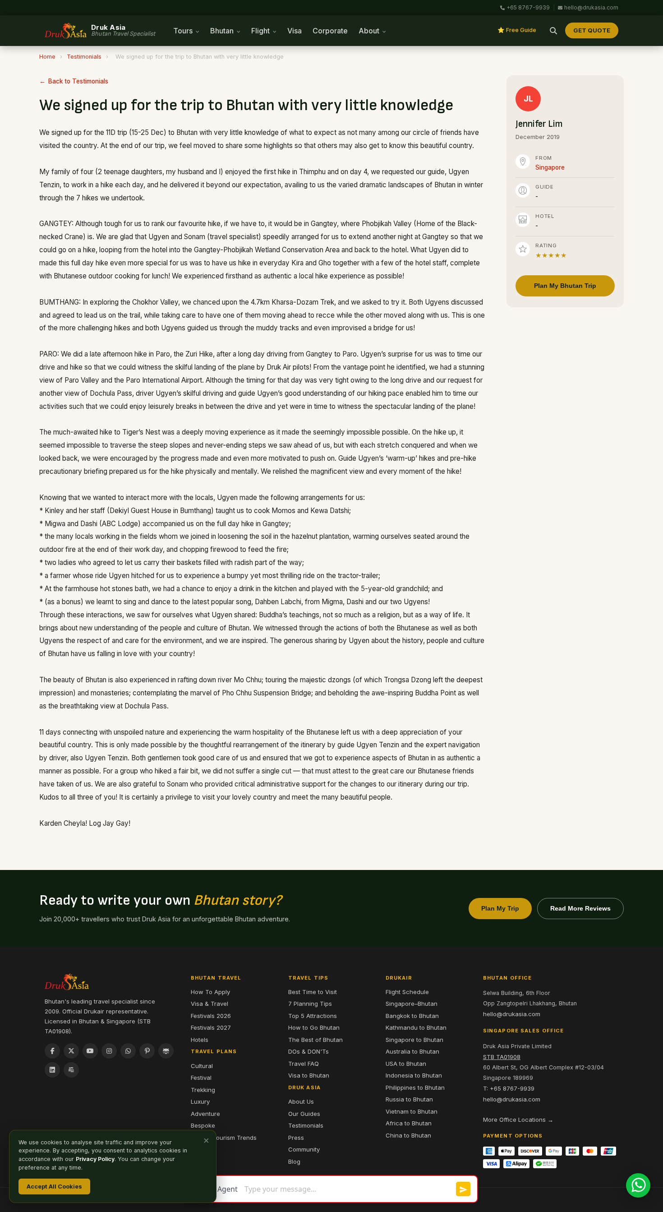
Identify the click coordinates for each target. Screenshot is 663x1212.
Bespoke (203, 1125)
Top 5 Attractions (312, 1015)
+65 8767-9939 (528, 7)
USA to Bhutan (406, 1063)
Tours (183, 30)
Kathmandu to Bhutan (416, 1027)
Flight (261, 30)
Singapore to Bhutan (414, 1039)
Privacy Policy (95, 1159)
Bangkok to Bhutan (412, 1015)
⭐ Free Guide (516, 30)
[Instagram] (109, 1051)
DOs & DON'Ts (308, 1051)
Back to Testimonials (78, 81)
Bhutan (222, 30)
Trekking (203, 1089)
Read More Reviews (580, 908)
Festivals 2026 (211, 1015)
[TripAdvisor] (166, 1051)
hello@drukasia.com (591, 7)
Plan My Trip (500, 908)
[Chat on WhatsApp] (638, 1185)
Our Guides (304, 1113)
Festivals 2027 (211, 1027)
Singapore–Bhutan (411, 1003)
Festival (201, 1077)
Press (296, 1137)
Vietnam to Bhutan (411, 1111)
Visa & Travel (209, 1003)
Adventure (205, 1113)
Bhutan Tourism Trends (224, 1137)
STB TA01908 (501, 1056)
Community (304, 1149)
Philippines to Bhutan (415, 1087)
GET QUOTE (591, 30)
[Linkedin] (52, 1070)
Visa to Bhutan (308, 1075)
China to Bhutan (408, 1135)
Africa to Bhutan (409, 1123)
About (370, 30)
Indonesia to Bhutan (414, 1075)
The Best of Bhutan (315, 1039)
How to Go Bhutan (314, 1027)
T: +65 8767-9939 (508, 1088)
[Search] (553, 31)
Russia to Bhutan (409, 1099)
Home (47, 56)
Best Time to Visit (312, 991)
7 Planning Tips (310, 1003)
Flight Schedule (407, 991)
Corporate (330, 30)
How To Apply (210, 991)
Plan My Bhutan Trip (565, 285)
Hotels (199, 1039)
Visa (294, 30)
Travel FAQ (303, 1063)
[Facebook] (52, 1051)
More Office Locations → (518, 1119)
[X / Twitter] (71, 1051)
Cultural (202, 1065)
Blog (294, 1161)
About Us (301, 1101)
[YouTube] (90, 1051)
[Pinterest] (147, 1051)
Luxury (200, 1101)
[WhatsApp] (128, 1051)
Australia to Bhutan (412, 1051)
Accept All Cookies (54, 1186)
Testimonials (84, 56)
